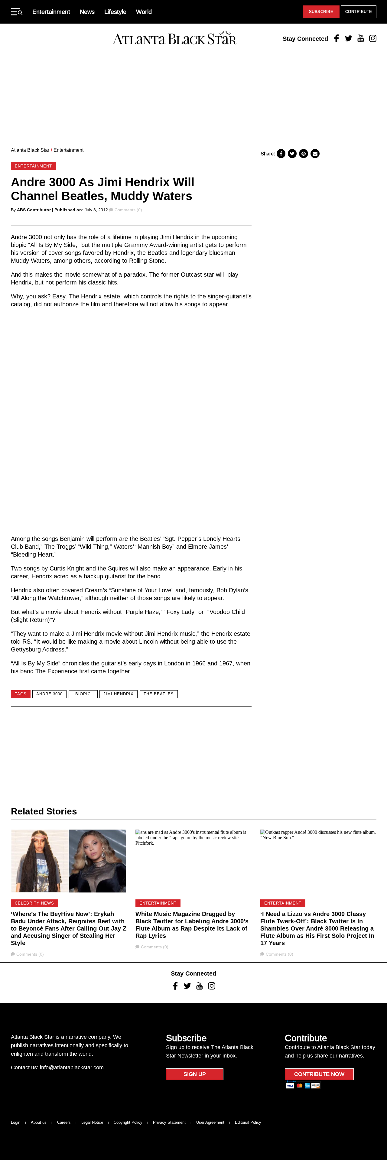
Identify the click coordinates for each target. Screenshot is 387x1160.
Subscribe (321, 11)
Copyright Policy (128, 1122)
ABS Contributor (34, 209)
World (144, 11)
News (87, 11)
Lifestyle (115, 11)
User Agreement (210, 1122)
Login (15, 1122)
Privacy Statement (169, 1122)
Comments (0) (128, 209)
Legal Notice (92, 1122)
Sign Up (195, 1074)
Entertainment (51, 11)
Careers (64, 1122)
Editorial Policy (248, 1122)
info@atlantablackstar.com (72, 1067)
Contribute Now (319, 1074)
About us (39, 1122)
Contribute (358, 11)
